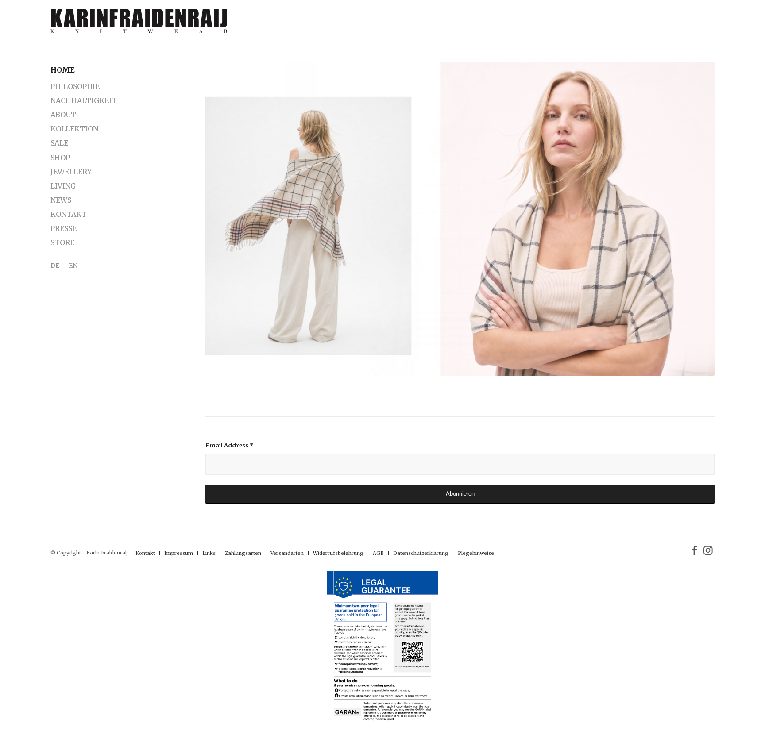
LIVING (63, 185)
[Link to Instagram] (708, 550)
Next (694, 219)
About (63, 114)
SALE (59, 143)
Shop (60, 157)
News (60, 200)
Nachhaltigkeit (83, 100)
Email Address (229, 445)
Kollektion (74, 128)
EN (73, 265)
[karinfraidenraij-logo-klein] (139, 24)
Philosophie (75, 86)
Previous (225, 219)
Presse (63, 228)
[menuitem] (145, 553)
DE (54, 265)
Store (62, 242)
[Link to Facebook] (694, 550)
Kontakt (68, 214)
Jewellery (71, 171)
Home (62, 69)
